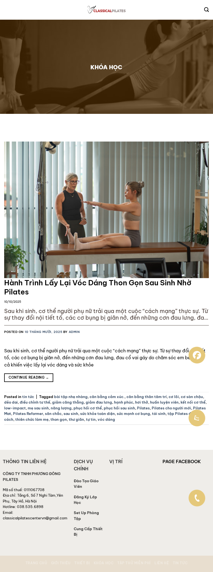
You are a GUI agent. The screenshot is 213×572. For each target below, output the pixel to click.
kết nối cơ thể (193, 402)
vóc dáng (106, 419)
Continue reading (29, 377)
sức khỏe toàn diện (97, 413)
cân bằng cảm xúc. (107, 396)
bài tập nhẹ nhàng (71, 396)
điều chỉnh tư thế (35, 402)
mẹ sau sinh (38, 408)
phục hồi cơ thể (87, 408)
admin (74, 332)
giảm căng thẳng (68, 402)
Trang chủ (36, 563)
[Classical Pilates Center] (107, 10)
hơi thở (141, 402)
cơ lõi (174, 396)
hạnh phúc (123, 402)
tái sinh (159, 413)
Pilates (143, 408)
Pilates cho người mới (171, 408)
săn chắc (53, 413)
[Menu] (8, 10)
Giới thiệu (61, 563)
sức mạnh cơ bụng (133, 413)
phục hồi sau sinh (119, 408)
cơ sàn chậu (192, 396)
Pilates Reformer (28, 413)
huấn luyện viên (164, 402)
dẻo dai (11, 402)
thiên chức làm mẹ (32, 419)
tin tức (28, 396)
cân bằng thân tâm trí (146, 396)
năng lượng (61, 408)
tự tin (91, 419)
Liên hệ (161, 563)
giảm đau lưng (99, 402)
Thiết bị (82, 563)
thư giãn (76, 419)
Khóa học (104, 563)
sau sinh (71, 413)
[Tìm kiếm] (206, 9)
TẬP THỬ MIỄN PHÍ (134, 563)
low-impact (15, 408)
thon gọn (58, 419)
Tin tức (180, 563)
